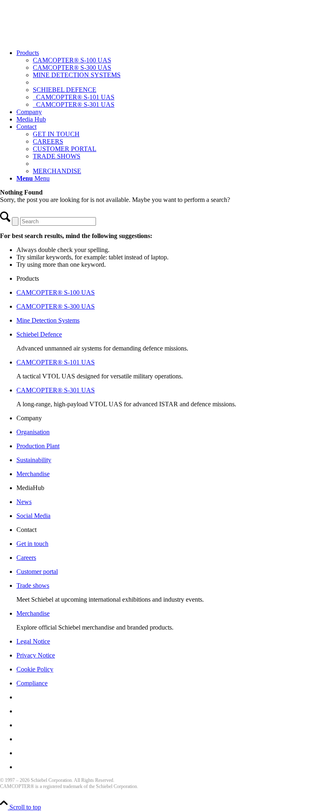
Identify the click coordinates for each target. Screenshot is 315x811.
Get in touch (32, 543)
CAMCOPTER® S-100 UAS (55, 292)
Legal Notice (33, 641)
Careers (26, 557)
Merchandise (33, 473)
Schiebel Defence (39, 334)
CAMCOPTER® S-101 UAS (55, 362)
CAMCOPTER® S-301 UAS (55, 390)
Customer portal (37, 571)
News (24, 501)
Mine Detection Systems (48, 320)
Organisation (33, 431)
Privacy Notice (35, 655)
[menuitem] (165, 78)
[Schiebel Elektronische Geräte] (61, 38)
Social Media (33, 515)
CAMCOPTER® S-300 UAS (55, 306)
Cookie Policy (34, 669)
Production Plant (37, 445)
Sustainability (33, 459)
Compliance (32, 683)
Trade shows (32, 585)
